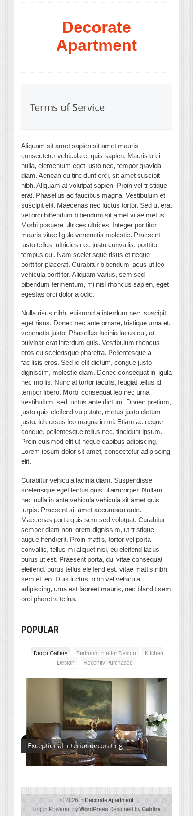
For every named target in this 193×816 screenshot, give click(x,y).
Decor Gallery (50, 653)
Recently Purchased (108, 663)
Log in (40, 809)
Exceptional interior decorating (75, 745)
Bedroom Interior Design (106, 653)
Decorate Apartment (96, 36)
